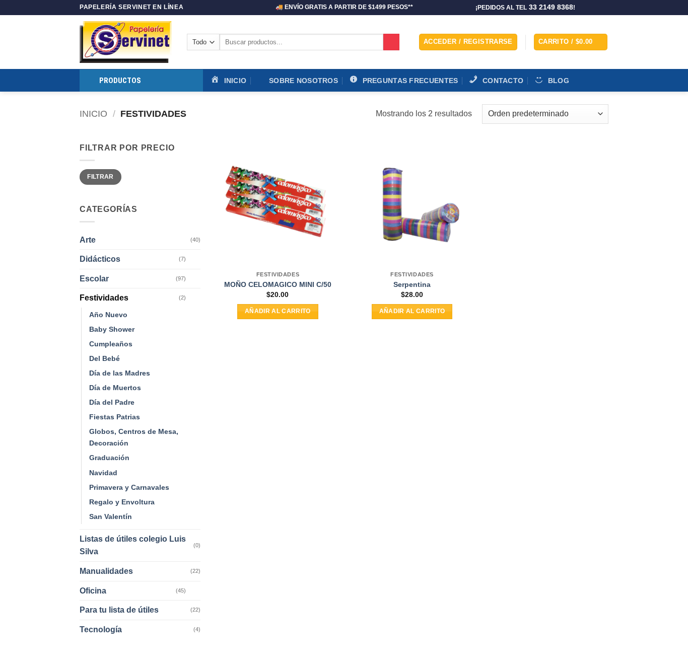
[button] (468, 42)
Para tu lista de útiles (119, 610)
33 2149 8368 (551, 7)
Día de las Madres (119, 373)
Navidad (103, 473)
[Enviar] (391, 42)
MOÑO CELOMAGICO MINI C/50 (277, 284)
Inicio (93, 113)
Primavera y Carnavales (129, 487)
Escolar (94, 278)
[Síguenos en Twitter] (594, 7)
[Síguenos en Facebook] (584, 7)
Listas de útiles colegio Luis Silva (133, 545)
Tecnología (101, 629)
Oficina (93, 590)
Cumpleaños (110, 344)
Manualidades (106, 571)
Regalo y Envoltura (122, 502)
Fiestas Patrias (114, 417)
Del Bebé (104, 358)
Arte (88, 240)
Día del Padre (111, 402)
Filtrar (100, 176)
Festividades (104, 297)
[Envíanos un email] (603, 7)
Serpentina (412, 284)
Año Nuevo (108, 315)
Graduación (109, 458)
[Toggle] (194, 259)
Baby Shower (111, 329)
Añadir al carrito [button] (278, 311)
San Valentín (110, 516)
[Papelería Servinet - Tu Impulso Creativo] (126, 42)
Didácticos (100, 259)
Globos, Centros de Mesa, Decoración (133, 437)
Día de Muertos (115, 388)
